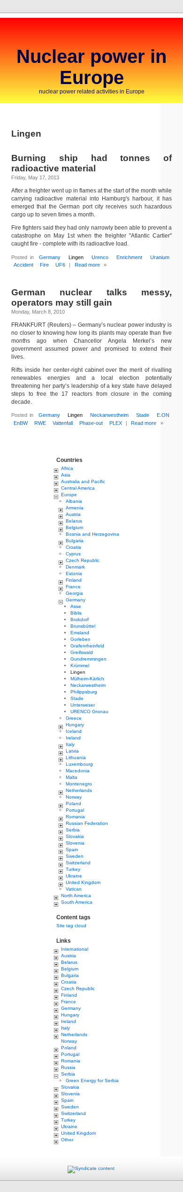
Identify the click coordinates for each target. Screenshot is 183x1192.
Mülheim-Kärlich (87, 678)
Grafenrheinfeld (87, 645)
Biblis (76, 612)
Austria (73, 514)
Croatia (73, 547)
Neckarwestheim (109, 415)
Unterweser (82, 705)
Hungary (75, 724)
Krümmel (79, 665)
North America (76, 895)
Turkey (73, 869)
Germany (50, 257)
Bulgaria (75, 540)
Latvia (72, 751)
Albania (74, 501)
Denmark (75, 566)
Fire (44, 265)
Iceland (74, 731)
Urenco (100, 257)
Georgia (74, 593)
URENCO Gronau (89, 711)
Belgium (74, 527)
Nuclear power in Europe (91, 67)
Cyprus (73, 553)
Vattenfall (63, 423)
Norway (74, 797)
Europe (69, 494)
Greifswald (81, 652)
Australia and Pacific (83, 481)
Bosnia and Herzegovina (92, 534)
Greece (74, 718)
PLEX (115, 423)
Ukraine (74, 875)
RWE (40, 423)
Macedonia (78, 770)
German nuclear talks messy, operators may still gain (91, 297)
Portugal (75, 810)
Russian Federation (87, 823)
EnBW (21, 423)
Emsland (79, 632)
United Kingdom (83, 882)
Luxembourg (79, 764)
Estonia (74, 573)
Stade (142, 415)
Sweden (75, 856)
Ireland (73, 737)
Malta (71, 777)
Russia (68, 1067)
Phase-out (91, 423)
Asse (75, 606)
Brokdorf (79, 619)
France (73, 586)
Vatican (74, 889)
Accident (23, 265)
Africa (67, 468)
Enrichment (129, 257)
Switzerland (78, 862)
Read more (87, 265)
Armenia (75, 507)
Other (67, 1139)
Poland (73, 803)
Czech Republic (82, 560)
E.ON (163, 415)
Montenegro (79, 783)
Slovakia (75, 836)
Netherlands (79, 790)
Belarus (74, 520)
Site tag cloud (71, 925)
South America (76, 902)
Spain (72, 849)
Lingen (76, 257)
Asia (65, 474)
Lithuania (76, 757)
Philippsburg (83, 691)
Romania (75, 816)
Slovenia (75, 843)
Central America (78, 488)
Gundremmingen (88, 658)
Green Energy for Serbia (92, 1080)
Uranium (159, 257)
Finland (74, 580)
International (74, 949)
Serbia (73, 829)
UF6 (60, 265)
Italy (70, 744)
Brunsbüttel (82, 626)
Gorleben (80, 639)
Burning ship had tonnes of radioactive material (91, 163)
